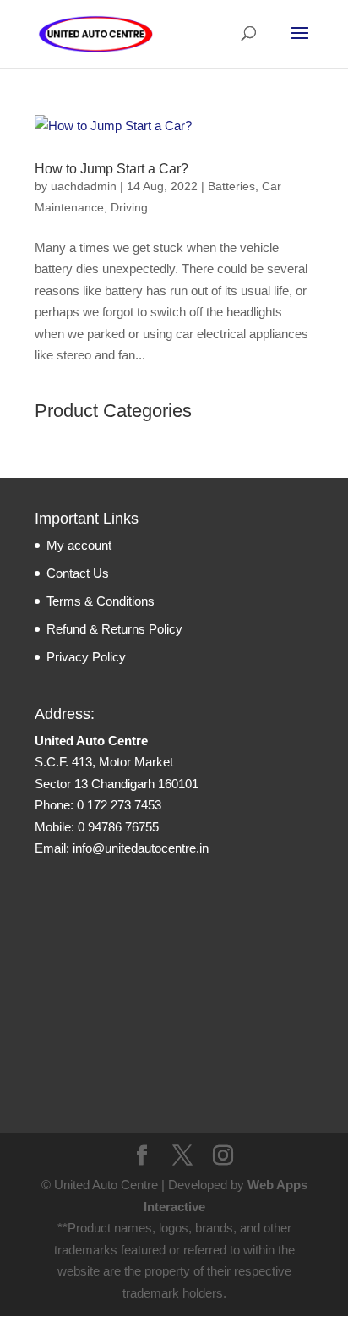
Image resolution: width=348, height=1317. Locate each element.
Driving (129, 207)
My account (78, 545)
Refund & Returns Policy (114, 629)
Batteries (231, 186)
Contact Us (77, 573)
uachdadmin (84, 186)
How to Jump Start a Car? (111, 169)
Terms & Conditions (100, 601)
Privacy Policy (86, 657)
